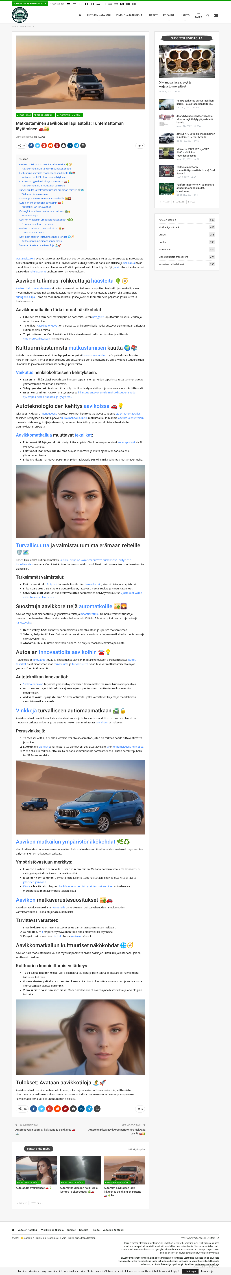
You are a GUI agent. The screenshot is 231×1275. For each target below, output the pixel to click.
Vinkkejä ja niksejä (129, 15)
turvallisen (101, 722)
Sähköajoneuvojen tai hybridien (78, 886)
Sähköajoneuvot (33, 684)
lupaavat (41, 271)
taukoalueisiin (93, 584)
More (198, 17)
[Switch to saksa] (68, 4)
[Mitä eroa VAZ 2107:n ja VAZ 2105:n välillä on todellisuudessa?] (166, 153)
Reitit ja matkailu (44, 115)
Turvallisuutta (32, 545)
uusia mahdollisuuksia (74, 418)
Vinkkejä (26, 710)
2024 (119, 413)
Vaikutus (24, 372)
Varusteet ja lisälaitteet (171, 264)
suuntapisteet (126, 442)
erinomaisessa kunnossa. (128, 746)
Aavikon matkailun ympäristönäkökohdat (65, 841)
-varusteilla (58, 907)
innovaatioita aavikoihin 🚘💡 (75, 652)
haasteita (102, 281)
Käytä (26, 886)
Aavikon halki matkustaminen (33, 288)
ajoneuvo (44, 746)
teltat (57, 936)
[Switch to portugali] (128, 4)
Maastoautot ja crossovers (173, 256)
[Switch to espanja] (110, 4)
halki (32, 271)
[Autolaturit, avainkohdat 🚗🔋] (36, 1170)
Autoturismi (24, 115)
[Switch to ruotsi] (134, 4)
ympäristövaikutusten (36, 338)
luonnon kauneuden (94, 355)
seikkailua (129, 263)
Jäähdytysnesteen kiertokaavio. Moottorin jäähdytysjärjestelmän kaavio (195, 119)
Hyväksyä (190, 1271)
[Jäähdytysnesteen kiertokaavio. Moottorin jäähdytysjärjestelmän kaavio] (166, 120)
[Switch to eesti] (74, 4)
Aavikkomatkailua (34, 435)
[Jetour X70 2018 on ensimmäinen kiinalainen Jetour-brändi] (166, 138)
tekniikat (83, 435)
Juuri (116, 267)
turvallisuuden (24, 564)
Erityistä (52, 584)
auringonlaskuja (25, 297)
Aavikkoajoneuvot (47, 325)
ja (107, 746)
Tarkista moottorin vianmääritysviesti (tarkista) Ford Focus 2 (195, 170)
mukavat (76, 936)
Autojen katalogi (99, 15)
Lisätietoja (207, 1271)
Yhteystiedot (57, 3)
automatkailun (132, 413)
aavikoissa (96, 406)
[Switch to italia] (92, 4)
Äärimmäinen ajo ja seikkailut (118, 1182)
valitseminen (105, 886)
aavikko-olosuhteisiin (131, 418)
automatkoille (95, 606)
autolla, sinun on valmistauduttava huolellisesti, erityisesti (95, 560)
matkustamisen (87, 348)
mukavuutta (61, 664)
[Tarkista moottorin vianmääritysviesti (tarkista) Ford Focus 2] (166, 171)
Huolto (185, 15)
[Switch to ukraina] (116, 4)
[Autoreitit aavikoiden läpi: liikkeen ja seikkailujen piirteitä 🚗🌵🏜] (124, 1170)
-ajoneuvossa (48, 413)
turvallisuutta (80, 664)
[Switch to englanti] (122, 4)
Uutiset (153, 15)
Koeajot (168, 15)
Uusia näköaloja (25, 258)
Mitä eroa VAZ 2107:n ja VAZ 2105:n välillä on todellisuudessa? (192, 152)
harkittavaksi (23, 622)
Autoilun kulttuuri (113, 1229)
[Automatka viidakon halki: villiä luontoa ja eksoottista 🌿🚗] (80, 1170)
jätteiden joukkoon (34, 882)
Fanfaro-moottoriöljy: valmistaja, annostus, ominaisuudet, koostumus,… (195, 188)
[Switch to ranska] (86, 4)
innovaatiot (40, 659)
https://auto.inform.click (151, 1243)
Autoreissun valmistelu (70, 115)
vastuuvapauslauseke (206, 1264)
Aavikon (26, 900)
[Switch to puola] (98, 4)
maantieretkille (89, 614)
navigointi (98, 317)
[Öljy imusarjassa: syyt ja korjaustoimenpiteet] (187, 61)
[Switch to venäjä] (104, 4)
